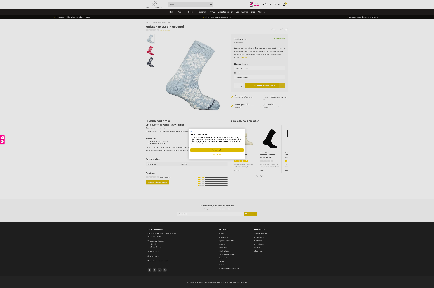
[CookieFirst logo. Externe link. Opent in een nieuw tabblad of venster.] (191, 132)
